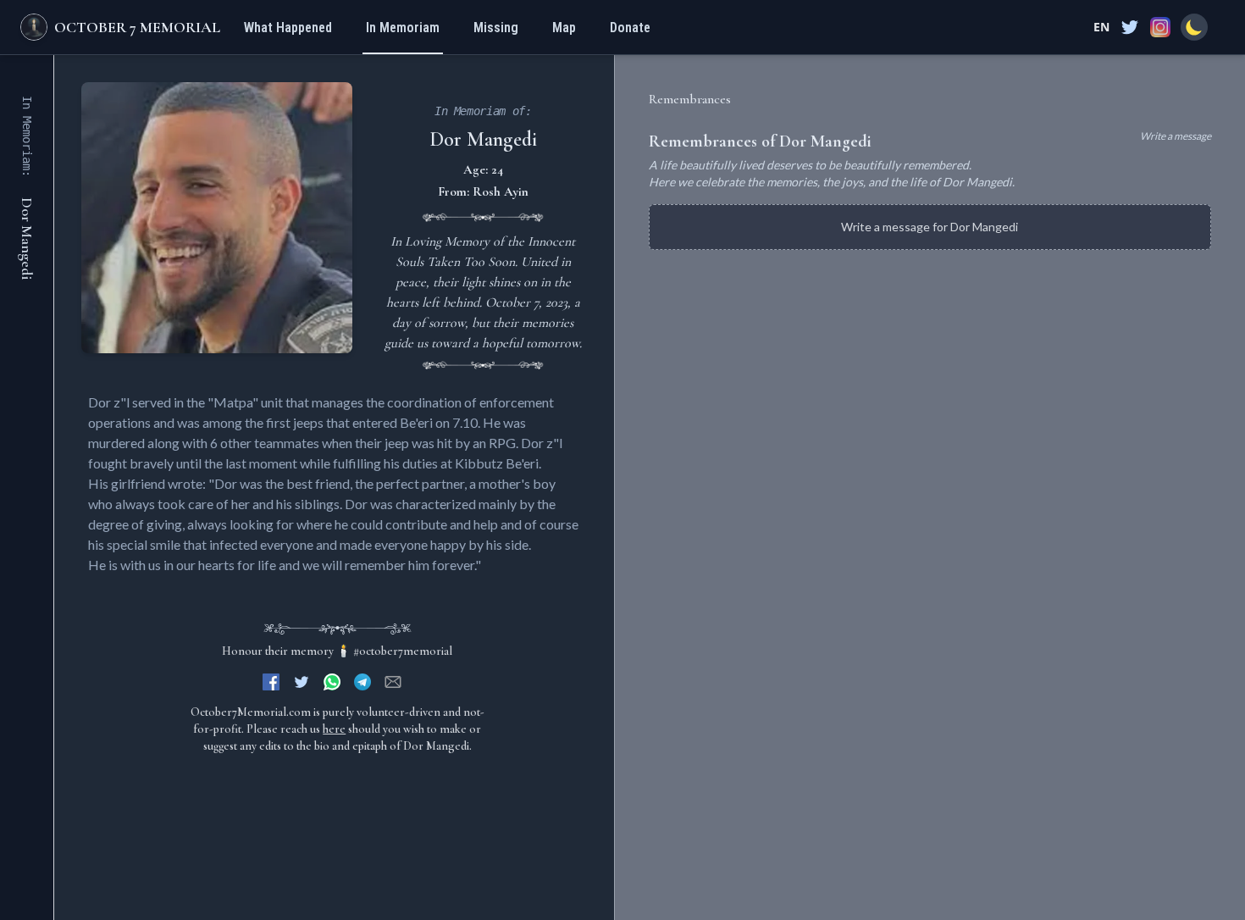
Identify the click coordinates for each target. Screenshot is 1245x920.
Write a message (1175, 136)
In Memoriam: (27, 136)
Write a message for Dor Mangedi (929, 226)
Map (564, 27)
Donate (630, 27)
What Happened (288, 27)
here (334, 729)
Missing (495, 27)
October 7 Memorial (137, 27)
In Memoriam (403, 27)
